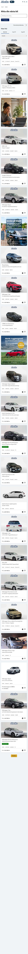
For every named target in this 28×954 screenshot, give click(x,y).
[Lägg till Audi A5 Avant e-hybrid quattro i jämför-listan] (23, 512)
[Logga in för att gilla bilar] (25, 64)
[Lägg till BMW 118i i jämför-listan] (23, 154)
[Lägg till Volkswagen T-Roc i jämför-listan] (23, 302)
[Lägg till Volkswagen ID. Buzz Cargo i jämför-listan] (23, 658)
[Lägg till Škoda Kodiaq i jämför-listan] (23, 273)
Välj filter (6, 20)
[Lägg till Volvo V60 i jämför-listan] (23, 570)
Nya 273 (14, 32)
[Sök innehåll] (25, 2)
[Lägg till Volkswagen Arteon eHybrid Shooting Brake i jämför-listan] (23, 629)
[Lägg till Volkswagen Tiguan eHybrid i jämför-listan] (23, 392)
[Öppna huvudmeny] (27, 2)
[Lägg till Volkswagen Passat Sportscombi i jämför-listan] (23, 600)
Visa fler (14, 755)
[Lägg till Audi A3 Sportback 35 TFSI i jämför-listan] (23, 421)
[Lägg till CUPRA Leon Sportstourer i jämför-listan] (23, 331)
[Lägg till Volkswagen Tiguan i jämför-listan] (23, 213)
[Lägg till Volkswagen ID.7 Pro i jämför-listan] (23, 94)
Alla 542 (5, 32)
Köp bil (2, 6)
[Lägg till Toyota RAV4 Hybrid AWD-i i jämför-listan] (23, 64)
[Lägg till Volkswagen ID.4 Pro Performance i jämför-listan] (23, 453)
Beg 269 (23, 32)
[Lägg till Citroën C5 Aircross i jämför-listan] (23, 183)
